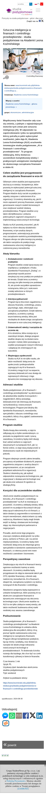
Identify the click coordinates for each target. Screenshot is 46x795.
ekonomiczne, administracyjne (22, 112)
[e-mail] (19, 717)
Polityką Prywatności (16, 781)
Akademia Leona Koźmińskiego (26, 95)
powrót (9, 744)
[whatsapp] (12, 717)
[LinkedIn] (39, 717)
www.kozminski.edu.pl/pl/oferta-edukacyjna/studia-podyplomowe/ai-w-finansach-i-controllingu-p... (23, 88)
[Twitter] (33, 717)
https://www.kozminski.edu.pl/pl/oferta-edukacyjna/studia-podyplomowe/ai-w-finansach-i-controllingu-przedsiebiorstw (20, 686)
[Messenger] (5, 717)
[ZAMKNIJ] (23, 788)
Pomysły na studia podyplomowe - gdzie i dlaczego (22, 18)
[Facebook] (26, 717)
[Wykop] (5, 725)
